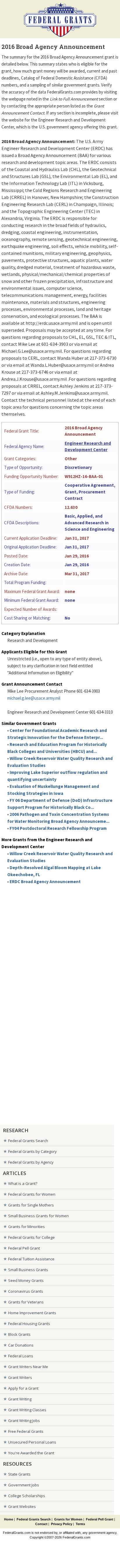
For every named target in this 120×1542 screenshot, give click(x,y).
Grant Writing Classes (27, 1409)
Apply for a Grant (23, 1388)
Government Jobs (23, 1485)
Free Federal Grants (25, 1431)
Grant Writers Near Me (28, 1366)
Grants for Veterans (26, 1302)
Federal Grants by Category (32, 1151)
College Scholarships (26, 1495)
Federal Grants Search (28, 1140)
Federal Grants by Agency (31, 1162)
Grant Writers (20, 1377)
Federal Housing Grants (29, 1323)
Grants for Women (68, 1519)
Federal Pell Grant (24, 1248)
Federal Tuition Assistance (31, 1259)
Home (8, 1519)
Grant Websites (22, 1506)
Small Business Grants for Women (38, 1215)
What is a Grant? (22, 1183)
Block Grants (19, 1334)
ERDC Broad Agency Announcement (45, 881)
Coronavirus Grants (25, 1291)
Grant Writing (19, 1399)
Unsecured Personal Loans (32, 1442)
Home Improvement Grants (32, 1312)
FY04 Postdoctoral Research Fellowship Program (58, 828)
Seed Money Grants (26, 1280)
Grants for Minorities (26, 1226)
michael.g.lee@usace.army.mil (33, 698)
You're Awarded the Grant (31, 1452)
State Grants (19, 1474)
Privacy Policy (61, 1524)
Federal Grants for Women (31, 1194)
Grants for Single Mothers (31, 1205)
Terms (80, 1524)
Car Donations (20, 1345)
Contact (41, 1524)
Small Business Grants (28, 1269)
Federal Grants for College (31, 1237)
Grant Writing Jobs (24, 1420)
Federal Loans (20, 1355)
